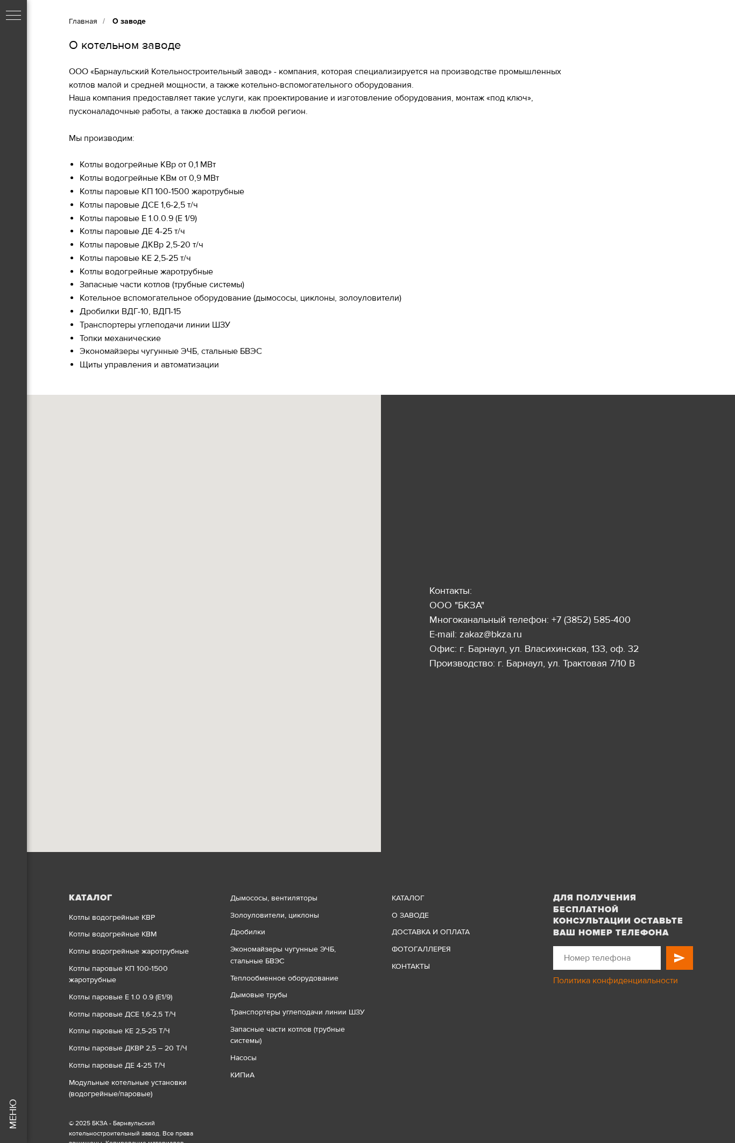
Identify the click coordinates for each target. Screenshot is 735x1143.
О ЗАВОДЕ (410, 915)
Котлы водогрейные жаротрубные (129, 951)
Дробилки (247, 931)
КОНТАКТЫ (411, 966)
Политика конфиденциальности (615, 980)
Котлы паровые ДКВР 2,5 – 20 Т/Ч (128, 1048)
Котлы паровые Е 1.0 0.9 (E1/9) (120, 997)
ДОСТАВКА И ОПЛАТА (431, 931)
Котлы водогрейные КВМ (113, 934)
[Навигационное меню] (13, 16)
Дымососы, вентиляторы (273, 898)
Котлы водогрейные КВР (112, 917)
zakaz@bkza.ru (491, 634)
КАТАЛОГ (408, 898)
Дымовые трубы (258, 994)
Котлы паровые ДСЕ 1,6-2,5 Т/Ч (122, 1014)
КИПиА (242, 1075)
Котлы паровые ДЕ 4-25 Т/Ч (117, 1065)
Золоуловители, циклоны (274, 915)
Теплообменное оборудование (284, 978)
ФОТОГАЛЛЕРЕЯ (421, 949)
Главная (83, 21)
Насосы (243, 1057)
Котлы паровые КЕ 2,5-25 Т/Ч (119, 1030)
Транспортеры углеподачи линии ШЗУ (297, 1012)
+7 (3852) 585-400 (591, 620)
